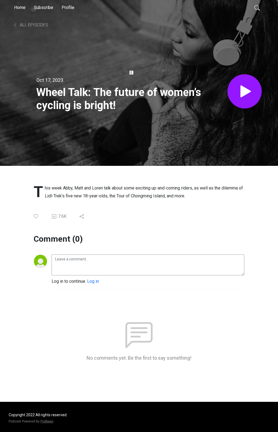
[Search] (257, 7)
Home (20, 7)
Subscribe (43, 7)
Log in (93, 281)
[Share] (82, 216)
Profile (68, 7)
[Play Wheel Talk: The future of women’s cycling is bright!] (245, 91)
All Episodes (33, 24)
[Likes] (36, 216)
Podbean (46, 421)
